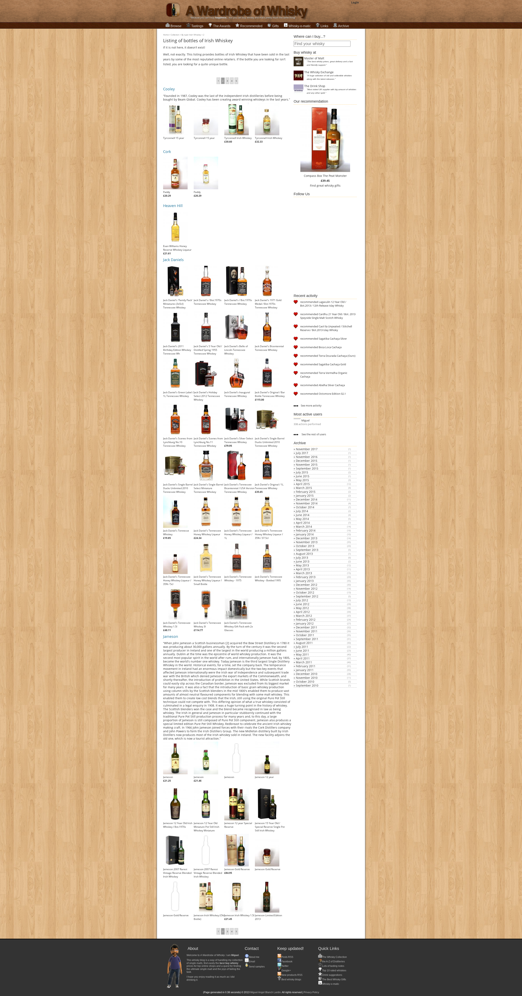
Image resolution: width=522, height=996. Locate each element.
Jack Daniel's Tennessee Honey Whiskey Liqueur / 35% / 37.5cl (269, 534)
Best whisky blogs (291, 979)
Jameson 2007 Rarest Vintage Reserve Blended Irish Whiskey (177, 872)
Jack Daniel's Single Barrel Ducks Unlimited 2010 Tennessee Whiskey (269, 442)
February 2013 (305, 577)
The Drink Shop (314, 86)
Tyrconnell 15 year (173, 138)
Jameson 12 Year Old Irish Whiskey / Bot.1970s (177, 825)
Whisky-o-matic (300, 26)
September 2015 (307, 468)
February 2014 (305, 530)
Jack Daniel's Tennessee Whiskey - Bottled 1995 (268, 578)
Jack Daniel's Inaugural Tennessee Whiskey (237, 394)
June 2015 (302, 476)
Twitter (285, 966)
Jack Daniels (173, 259)
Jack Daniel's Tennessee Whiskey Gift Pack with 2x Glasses (238, 626)
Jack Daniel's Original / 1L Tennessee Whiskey (269, 486)
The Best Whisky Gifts (334, 979)
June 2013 (302, 561)
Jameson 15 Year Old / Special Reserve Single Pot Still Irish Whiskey (270, 826)
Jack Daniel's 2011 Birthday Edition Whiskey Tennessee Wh (177, 350)
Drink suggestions (332, 975)
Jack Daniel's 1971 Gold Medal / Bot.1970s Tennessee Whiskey (268, 303)
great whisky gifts (329, 185)
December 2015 (306, 461)
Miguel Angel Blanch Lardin (265, 992)
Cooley (169, 88)
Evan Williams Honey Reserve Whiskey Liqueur (177, 247)
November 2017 (306, 449)
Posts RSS (287, 957)
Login (355, 2)
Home (166, 34)
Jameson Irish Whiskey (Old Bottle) (209, 917)
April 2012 (303, 612)
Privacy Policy (311, 992)
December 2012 (306, 585)
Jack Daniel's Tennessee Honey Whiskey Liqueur (207, 532)
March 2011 (304, 662)
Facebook (286, 961)
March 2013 (304, 573)
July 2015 (302, 472)
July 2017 (302, 453)
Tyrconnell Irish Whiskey (238, 138)
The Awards (221, 26)
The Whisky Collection (334, 957)
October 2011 (305, 635)
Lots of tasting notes (333, 966)
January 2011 (305, 670)
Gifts (275, 26)
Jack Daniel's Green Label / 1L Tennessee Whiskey (178, 394)
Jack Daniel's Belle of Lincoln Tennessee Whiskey (236, 350)
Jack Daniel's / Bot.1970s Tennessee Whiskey (207, 302)
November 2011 (306, 631)
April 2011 (303, 658)
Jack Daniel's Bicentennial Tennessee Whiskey (269, 348)
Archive (343, 26)
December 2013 (306, 538)
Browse (175, 26)
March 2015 (304, 488)
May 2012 (302, 608)
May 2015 (302, 480)
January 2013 (305, 581)
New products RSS (291, 975)
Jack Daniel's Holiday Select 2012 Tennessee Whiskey (207, 396)
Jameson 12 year (264, 777)
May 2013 (302, 565)
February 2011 (305, 666)
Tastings (197, 26)
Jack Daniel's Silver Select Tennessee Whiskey (238, 440)
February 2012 (305, 620)
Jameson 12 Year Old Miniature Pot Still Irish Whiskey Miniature (206, 826)
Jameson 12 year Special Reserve (238, 825)
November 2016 (306, 457)
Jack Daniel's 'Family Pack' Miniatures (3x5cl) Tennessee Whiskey (177, 303)
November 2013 (306, 542)
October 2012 (305, 592)
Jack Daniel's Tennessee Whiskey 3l (207, 624)
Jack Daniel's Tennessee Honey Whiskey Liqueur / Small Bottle (208, 580)
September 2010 (307, 685)
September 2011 (307, 639)
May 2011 (302, 654)
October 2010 (305, 682)
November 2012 (306, 589)
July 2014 (302, 511)
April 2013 (303, 569)
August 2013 (304, 554)
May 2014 (302, 519)
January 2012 (305, 623)
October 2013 (305, 546)
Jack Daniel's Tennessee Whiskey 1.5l (176, 624)
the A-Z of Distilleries (333, 961)
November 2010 (306, 678)
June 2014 (302, 515)
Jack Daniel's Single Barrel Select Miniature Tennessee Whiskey (208, 488)
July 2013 (302, 557)
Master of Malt (314, 58)
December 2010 (306, 674)
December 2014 (306, 499)
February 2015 (305, 492)
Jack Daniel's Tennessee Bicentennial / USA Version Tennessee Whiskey (239, 488)
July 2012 (302, 600)
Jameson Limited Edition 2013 (268, 917)
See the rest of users (313, 434)
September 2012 (307, 596)
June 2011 (302, 651)
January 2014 (305, 534)
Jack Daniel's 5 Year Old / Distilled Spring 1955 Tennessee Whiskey (208, 350)
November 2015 (306, 464)
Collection (175, 34)
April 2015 (303, 484)
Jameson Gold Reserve (237, 869)
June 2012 (302, 604)
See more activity (311, 405)
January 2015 (305, 495)
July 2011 (302, 647)
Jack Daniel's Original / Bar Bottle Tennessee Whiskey (270, 394)
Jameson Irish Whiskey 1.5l (239, 915)
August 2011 (304, 643)
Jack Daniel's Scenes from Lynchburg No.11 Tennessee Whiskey (208, 442)
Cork (167, 151)
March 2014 (304, 526)
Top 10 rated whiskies (334, 970)
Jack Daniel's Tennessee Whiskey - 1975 (238, 578)
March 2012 (304, 616)
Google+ (286, 970)
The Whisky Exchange (319, 72)
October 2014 (305, 507)
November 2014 (306, 503)
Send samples (257, 966)
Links (324, 26)
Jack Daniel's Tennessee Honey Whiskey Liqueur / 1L (238, 534)
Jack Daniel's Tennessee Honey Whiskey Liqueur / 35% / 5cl (177, 580)
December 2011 (306, 627)
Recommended (251, 26)
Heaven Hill (173, 205)
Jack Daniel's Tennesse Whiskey (176, 532)
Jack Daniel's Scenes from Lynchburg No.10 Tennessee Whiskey (177, 442)
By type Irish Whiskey (191, 34)
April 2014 (303, 523)
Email (252, 961)
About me (254, 957)
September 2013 (307, 550)
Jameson (170, 636)
